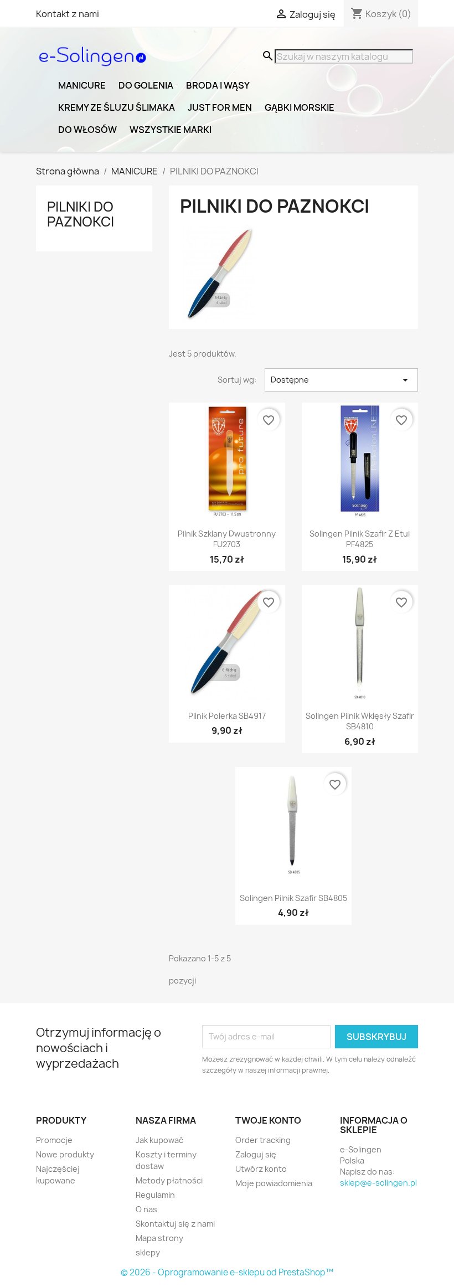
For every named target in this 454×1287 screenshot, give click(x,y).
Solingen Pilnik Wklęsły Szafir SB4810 (360, 721)
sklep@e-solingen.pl (378, 1182)
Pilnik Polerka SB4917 (227, 716)
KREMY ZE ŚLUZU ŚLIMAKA (116, 107)
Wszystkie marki (170, 129)
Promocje (54, 1140)
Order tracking (263, 1140)
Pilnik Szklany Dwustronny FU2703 (227, 539)
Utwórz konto (261, 1169)
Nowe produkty (65, 1154)
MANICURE (82, 85)
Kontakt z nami (67, 14)
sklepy (148, 1252)
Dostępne (341, 380)
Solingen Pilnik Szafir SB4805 (293, 898)
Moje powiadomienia (273, 1183)
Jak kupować (159, 1140)
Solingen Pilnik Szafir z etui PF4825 (359, 539)
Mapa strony (159, 1238)
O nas (146, 1209)
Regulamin (155, 1195)
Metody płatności (169, 1180)
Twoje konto (268, 1120)
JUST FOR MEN (220, 107)
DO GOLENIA (145, 85)
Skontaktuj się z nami (175, 1223)
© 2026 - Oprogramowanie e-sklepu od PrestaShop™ (227, 1272)
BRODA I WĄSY (218, 85)
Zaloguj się (255, 1154)
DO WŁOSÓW (87, 129)
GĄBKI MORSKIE (299, 107)
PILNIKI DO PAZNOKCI (80, 213)
